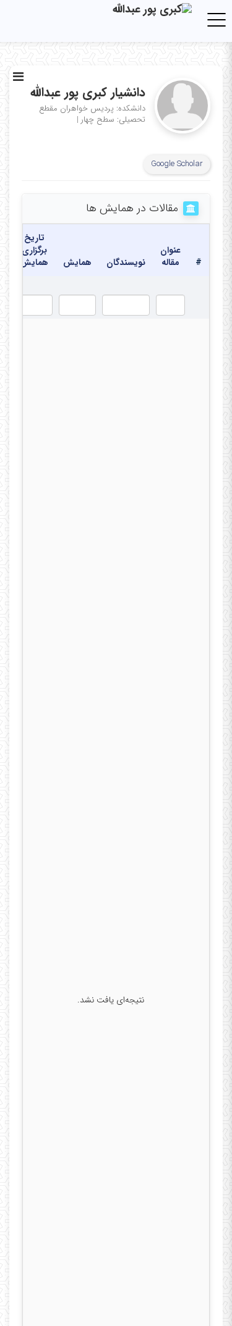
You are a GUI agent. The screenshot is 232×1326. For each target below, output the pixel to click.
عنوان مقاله (170, 256)
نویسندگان (125, 262)
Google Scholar (177, 163)
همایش (77, 262)
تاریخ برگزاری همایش (34, 250)
